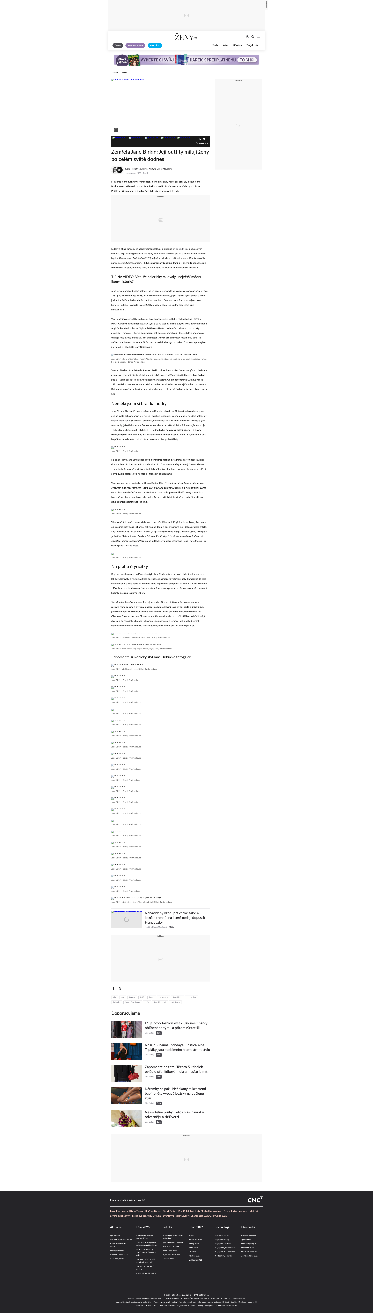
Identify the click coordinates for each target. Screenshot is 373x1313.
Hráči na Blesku (153, 1211)
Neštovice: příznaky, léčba (121, 1240)
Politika (167, 1227)
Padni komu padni (170, 1251)
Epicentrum (115, 1235)
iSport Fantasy (170, 1211)
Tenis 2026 (193, 1248)
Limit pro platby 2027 (250, 1244)
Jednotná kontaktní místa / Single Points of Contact (175, 1306)
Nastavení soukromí (247, 1302)
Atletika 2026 (194, 1256)
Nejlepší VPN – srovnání (225, 1252)
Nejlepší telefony (222, 1240)
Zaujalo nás (252, 45)
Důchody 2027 (247, 1248)
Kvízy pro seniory (117, 1251)
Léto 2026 (143, 1227)
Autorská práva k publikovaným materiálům (134, 1302)
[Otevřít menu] (259, 37)
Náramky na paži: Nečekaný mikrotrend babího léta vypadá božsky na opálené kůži (175, 1093)
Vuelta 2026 (220, 1216)
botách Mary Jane (120, 421)
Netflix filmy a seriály (223, 1256)
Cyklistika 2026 (195, 1260)
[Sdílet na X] (120, 988)
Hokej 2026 (194, 1244)
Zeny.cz (114, 73)
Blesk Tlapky (136, 1211)
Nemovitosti (215, 1211)
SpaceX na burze (221, 1235)
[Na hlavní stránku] (186, 37)
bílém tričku (182, 249)
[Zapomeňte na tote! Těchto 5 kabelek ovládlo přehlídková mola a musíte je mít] (126, 1073)
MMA (191, 1235)
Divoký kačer (168, 1259)
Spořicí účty (246, 1240)
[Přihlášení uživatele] (247, 37)
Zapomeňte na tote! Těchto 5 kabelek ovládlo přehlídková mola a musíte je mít (176, 1069)
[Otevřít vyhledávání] (253, 37)
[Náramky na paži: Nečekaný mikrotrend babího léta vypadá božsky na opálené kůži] (126, 1096)
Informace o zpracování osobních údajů (213, 1302)
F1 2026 (192, 1252)
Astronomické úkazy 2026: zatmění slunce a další (145, 1252)
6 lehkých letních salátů (146, 1273)
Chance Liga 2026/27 (202, 1216)
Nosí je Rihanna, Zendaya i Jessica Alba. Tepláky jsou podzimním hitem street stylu (177, 1047)
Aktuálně (116, 1227)
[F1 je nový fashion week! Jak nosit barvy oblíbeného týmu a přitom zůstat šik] (126, 1029)
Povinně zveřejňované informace (223, 1306)
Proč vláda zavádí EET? (172, 1247)
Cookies (234, 1302)
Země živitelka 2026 (249, 1256)
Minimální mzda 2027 (250, 1252)
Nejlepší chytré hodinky (225, 1248)
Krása (225, 45)
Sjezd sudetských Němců (173, 1242)
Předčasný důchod (248, 1235)
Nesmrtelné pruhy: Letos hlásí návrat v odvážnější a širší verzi (174, 1115)
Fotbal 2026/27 (195, 1240)
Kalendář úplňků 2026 (119, 1255)
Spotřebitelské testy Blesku (193, 1211)
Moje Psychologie (119, 1211)
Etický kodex (203, 1306)
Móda (215, 45)
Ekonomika (248, 1227)
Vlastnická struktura (144, 1306)
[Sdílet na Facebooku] (113, 988)
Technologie (223, 1227)
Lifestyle (237, 45)
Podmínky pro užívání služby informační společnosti (175, 1302)
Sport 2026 (196, 1227)
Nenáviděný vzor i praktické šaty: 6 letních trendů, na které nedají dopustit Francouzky (175, 917)
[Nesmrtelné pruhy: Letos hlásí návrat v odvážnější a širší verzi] (126, 1118)
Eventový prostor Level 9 (176, 1216)
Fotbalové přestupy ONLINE (146, 1216)
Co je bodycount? (117, 1259)
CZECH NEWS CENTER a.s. (197, 1295)
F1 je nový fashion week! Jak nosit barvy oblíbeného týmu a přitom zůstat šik (176, 1026)
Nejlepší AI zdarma (223, 1244)
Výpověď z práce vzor (171, 1255)
